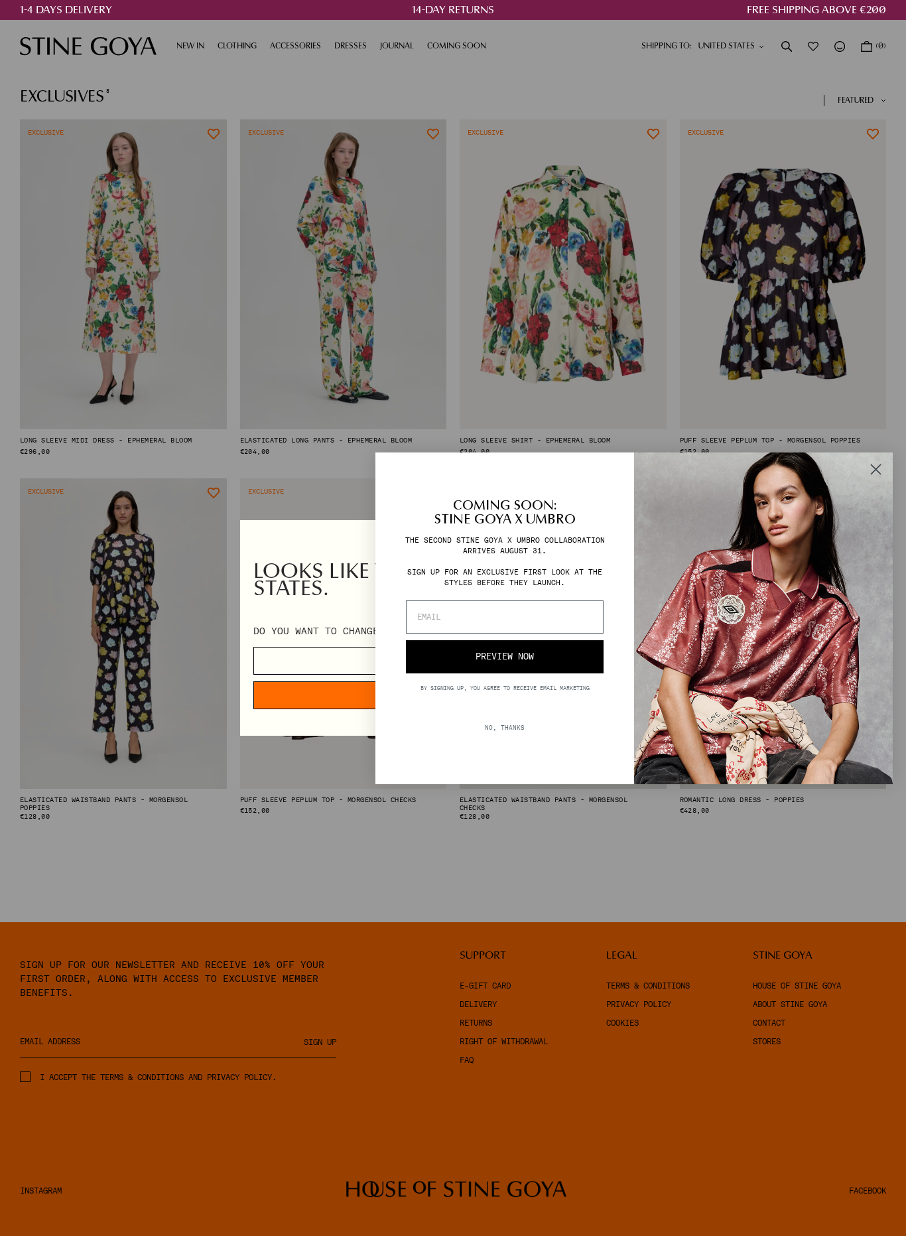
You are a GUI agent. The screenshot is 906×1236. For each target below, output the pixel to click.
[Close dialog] (875, 469)
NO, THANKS (505, 726)
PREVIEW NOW (505, 656)
